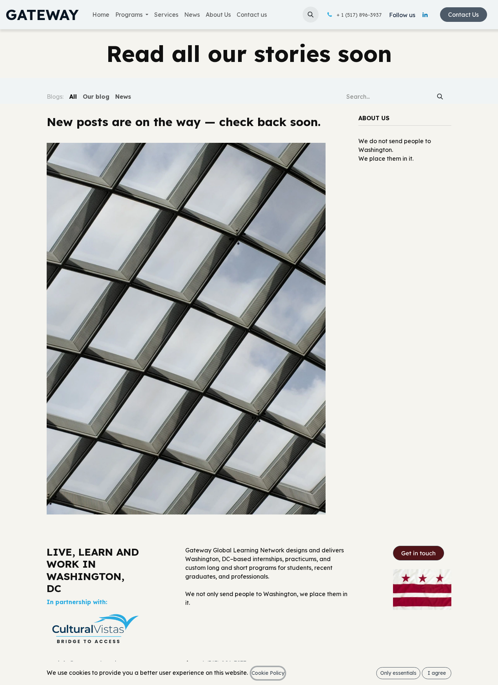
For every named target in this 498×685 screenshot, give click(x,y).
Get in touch (418, 553)
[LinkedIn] (425, 14)
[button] (311, 15)
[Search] (440, 96)
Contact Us (463, 14)
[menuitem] (100, 14)
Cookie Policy (268, 673)
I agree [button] (437, 673)
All (73, 96)
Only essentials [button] (398, 673)
